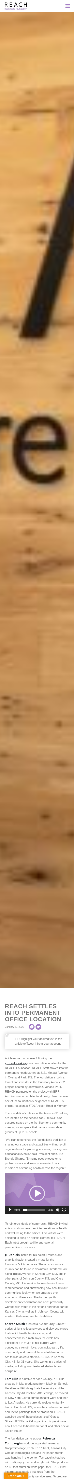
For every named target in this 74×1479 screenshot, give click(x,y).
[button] (32, 1027)
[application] (37, 1193)
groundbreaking (16, 1063)
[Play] (10, 1210)
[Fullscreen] (64, 1210)
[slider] (34, 1210)
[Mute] (58, 1210)
